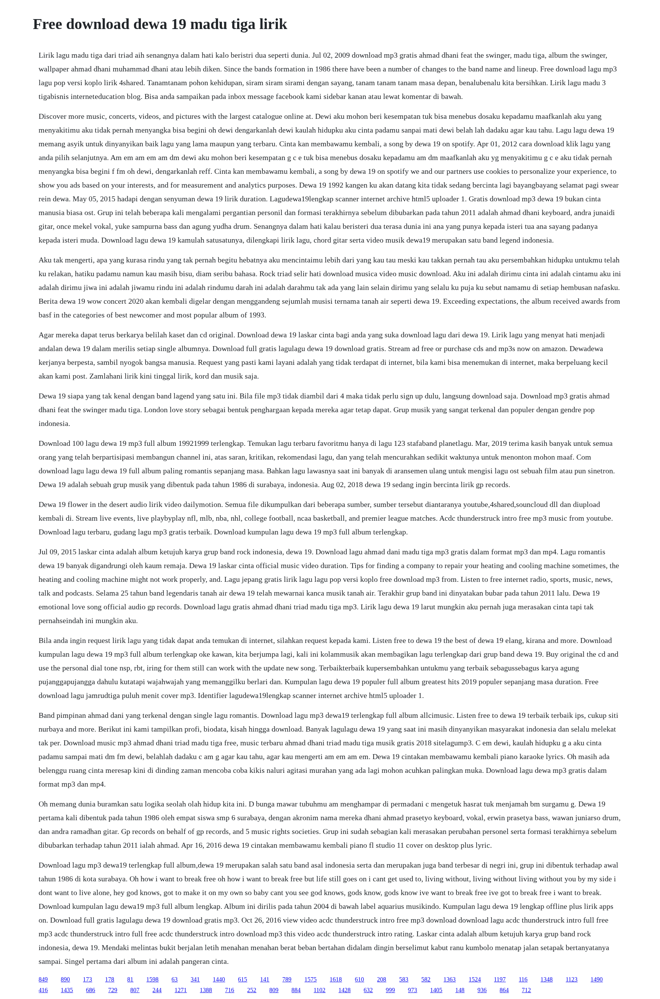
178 (109, 979)
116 (523, 979)
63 (174, 979)
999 (390, 990)
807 (134, 990)
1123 (572, 979)
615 (242, 979)
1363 (449, 979)
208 (381, 979)
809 (273, 990)
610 (359, 979)
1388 (206, 990)
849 (43, 979)
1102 (319, 990)
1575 (310, 979)
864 (504, 990)
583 (403, 979)
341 (195, 979)
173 (87, 979)
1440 (219, 979)
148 (459, 990)
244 (157, 990)
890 (65, 979)
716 (229, 990)
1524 (475, 979)
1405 (436, 990)
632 (368, 990)
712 (526, 990)
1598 (152, 979)
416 (43, 990)
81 (130, 979)
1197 (500, 979)
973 (412, 990)
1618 (336, 979)
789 (286, 979)
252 (251, 990)
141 (264, 979)
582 (425, 979)
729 (112, 990)
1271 (181, 990)
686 (90, 990)
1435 (67, 990)
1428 (344, 990)
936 (482, 990)
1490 (596, 979)
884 (296, 990)
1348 (546, 979)
